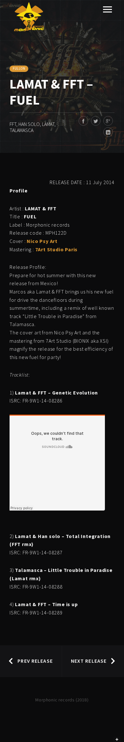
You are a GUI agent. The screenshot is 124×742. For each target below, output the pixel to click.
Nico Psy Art (42, 241)
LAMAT (48, 124)
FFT (13, 124)
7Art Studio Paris (56, 249)
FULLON (19, 68)
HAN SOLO (29, 124)
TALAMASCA (21, 130)
